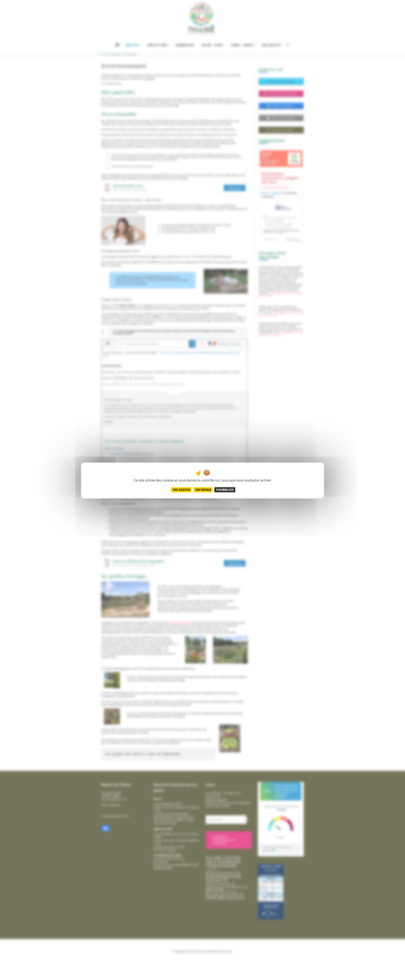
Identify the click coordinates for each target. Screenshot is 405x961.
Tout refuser (203, 490)
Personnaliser (225, 490)
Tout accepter (181, 490)
